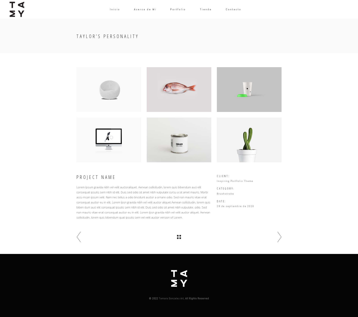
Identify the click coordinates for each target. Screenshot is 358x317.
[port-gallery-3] (108, 140)
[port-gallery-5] (179, 89)
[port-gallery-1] (249, 140)
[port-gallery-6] (108, 89)
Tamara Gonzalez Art (171, 298)
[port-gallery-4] (249, 89)
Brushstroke (225, 193)
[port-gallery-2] (179, 140)
